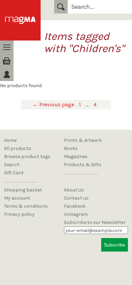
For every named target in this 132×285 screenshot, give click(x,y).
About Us (74, 190)
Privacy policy (19, 214)
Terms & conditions (26, 206)
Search (61, 7)
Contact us (76, 198)
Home (10, 140)
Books (71, 148)
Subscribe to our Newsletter (95, 222)
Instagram (76, 214)
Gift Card (13, 173)
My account (17, 198)
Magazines (76, 156)
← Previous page (53, 104)
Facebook (75, 206)
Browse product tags (27, 156)
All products (17, 148)
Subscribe (114, 245)
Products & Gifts (83, 164)
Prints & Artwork (83, 140)
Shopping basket (23, 190)
